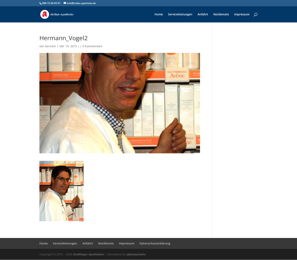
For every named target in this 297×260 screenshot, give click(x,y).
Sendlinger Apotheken (88, 254)
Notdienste (221, 14)
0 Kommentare (92, 46)
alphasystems (136, 254)
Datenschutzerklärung (155, 243)
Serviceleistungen (180, 14)
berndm (50, 46)
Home (159, 14)
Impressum (242, 14)
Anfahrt (203, 14)
